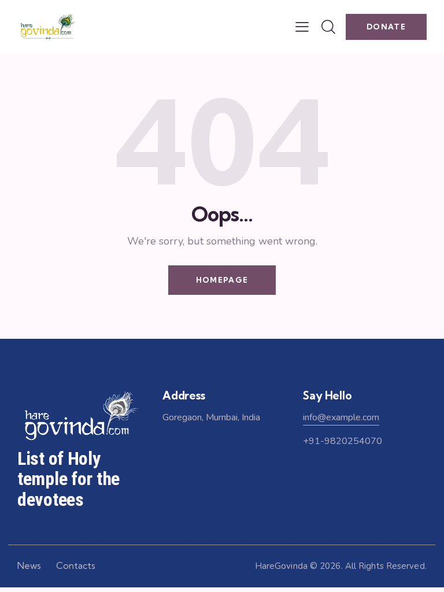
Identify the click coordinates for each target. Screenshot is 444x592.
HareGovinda (281, 566)
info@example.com (341, 417)
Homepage (222, 279)
